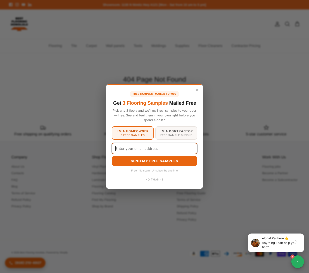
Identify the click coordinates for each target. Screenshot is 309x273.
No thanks (154, 179)
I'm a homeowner (133, 133)
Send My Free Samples (154, 161)
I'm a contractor (176, 133)
